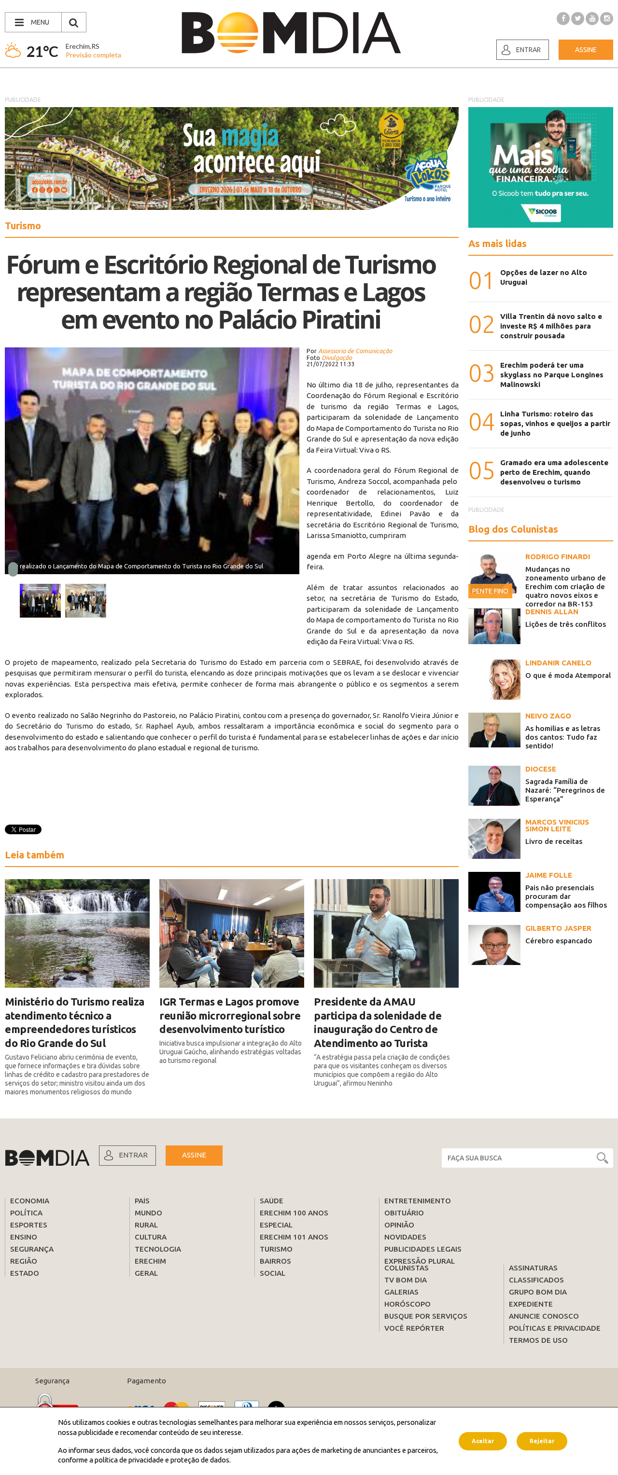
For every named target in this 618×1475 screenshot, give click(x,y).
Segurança (32, 1249)
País (142, 1201)
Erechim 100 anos (294, 1213)
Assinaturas (533, 1268)
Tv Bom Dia (405, 1280)
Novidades (405, 1237)
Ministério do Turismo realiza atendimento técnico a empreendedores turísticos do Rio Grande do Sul (74, 1022)
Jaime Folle (548, 875)
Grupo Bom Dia (538, 1292)
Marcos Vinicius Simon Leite (557, 825)
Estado (24, 1273)
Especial (276, 1225)
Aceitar (483, 1441)
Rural (146, 1225)
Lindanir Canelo (558, 663)
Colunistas (406, 1268)
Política (26, 1213)
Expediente (531, 1304)
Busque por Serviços (425, 1316)
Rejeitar (542, 1441)
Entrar (528, 50)
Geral (146, 1273)
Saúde (271, 1201)
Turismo (276, 1249)
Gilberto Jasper (558, 928)
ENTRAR (133, 1155)
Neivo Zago (548, 716)
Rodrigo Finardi (557, 556)
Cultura (151, 1237)
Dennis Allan (551, 611)
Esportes (28, 1225)
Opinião (399, 1225)
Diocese (540, 769)
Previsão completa (93, 55)
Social (272, 1273)
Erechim (150, 1261)
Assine (586, 50)
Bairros (275, 1261)
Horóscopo (407, 1304)
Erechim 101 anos (294, 1237)
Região (23, 1261)
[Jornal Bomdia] (291, 33)
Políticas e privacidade (555, 1328)
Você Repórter (414, 1328)
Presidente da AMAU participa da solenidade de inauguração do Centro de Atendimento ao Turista (377, 1022)
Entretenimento (417, 1201)
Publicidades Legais (423, 1249)
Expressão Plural (419, 1261)
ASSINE (194, 1155)
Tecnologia (158, 1249)
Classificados (536, 1280)
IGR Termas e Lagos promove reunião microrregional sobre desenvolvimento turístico (229, 1015)
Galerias (401, 1292)
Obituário (404, 1213)
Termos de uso (538, 1340)
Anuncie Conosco (544, 1316)
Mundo (148, 1213)
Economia (29, 1201)
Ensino (23, 1237)
